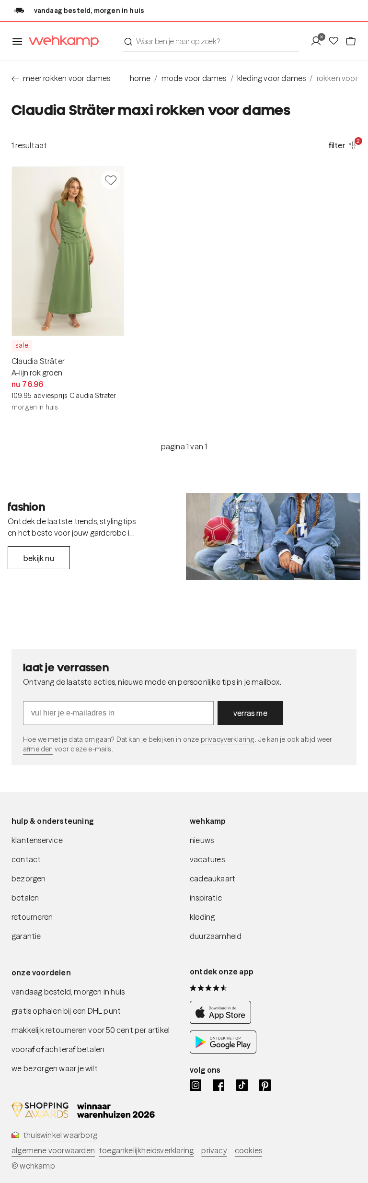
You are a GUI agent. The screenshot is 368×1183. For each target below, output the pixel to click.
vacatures (207, 859)
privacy (214, 1150)
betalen (25, 897)
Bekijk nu (38, 558)
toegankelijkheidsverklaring (146, 1150)
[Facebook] (218, 1085)
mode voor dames (194, 78)
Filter (342, 145)
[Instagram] (195, 1085)
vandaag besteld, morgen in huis (68, 991)
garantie (26, 936)
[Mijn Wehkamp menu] (319, 41)
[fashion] (273, 536)
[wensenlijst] (336, 41)
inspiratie (206, 897)
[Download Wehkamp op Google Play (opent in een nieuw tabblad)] (223, 1050)
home (140, 78)
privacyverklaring (228, 739)
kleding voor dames (271, 78)
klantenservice (37, 840)
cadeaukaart (212, 878)
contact (26, 859)
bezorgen (29, 878)
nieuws (202, 840)
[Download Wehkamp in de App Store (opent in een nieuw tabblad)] (223, 1021)
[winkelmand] (350, 41)
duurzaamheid (216, 936)
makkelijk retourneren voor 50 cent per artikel (91, 1030)
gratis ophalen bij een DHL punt (66, 1011)
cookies (248, 1150)
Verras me (250, 713)
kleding (202, 917)
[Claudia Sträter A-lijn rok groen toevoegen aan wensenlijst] (110, 179)
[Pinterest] (265, 1085)
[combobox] (211, 41)
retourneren (32, 917)
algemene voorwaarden (53, 1150)
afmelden (38, 749)
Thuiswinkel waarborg (60, 1135)
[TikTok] (242, 1085)
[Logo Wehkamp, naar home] (61, 41)
